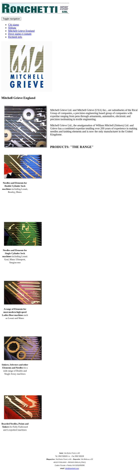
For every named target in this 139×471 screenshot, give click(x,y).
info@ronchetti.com (72, 468)
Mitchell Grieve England (21, 30)
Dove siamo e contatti (19, 33)
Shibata (12, 27)
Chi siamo (13, 24)
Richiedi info (15, 36)
